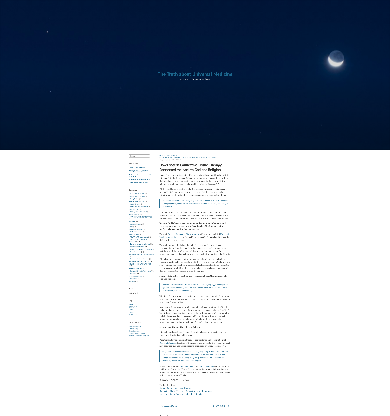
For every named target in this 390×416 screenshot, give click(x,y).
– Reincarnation (134, 234)
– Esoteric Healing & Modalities (139, 244)
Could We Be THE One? (221, 406)
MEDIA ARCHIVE (134, 214)
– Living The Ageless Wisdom (138, 207)
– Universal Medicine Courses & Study (141, 254)
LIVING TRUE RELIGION (136, 194)
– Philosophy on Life (135, 232)
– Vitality (132, 281)
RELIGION (132, 221)
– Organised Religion (135, 229)
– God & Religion (134, 204)
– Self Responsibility (135, 276)
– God (131, 227)
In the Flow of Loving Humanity (139, 179)
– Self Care (132, 274)
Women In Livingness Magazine (139, 336)
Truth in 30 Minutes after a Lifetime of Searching (141, 175)
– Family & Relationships (137, 201)
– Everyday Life (134, 199)
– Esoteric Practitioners (136, 247)
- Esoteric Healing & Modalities (171, 158)
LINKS (131, 310)
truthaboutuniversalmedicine (168, 155)
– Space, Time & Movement (138, 212)
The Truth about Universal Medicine (195, 74)
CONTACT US (133, 307)
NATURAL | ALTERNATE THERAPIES (140, 217)
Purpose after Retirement (137, 167)
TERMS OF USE (134, 315)
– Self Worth (133, 279)
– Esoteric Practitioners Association (140, 249)
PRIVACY (132, 312)
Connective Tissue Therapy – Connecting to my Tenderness (185, 391)
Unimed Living (133, 329)
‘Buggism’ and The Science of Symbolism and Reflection (139, 171)
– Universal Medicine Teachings (139, 261)
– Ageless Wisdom (135, 224)
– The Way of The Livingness (138, 237)
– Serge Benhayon (135, 252)
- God (183, 158)
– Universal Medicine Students (139, 259)
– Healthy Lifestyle (135, 268)
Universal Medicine (135, 326)
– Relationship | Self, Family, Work (140, 271)
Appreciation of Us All (169, 406)
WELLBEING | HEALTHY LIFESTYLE (140, 264)
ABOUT (131, 304)
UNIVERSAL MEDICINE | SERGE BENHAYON (138, 240)
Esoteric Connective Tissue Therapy (175, 388)
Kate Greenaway (207, 366)
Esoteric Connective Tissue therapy (183, 234)
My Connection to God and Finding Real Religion (181, 394)
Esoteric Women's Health (137, 333)
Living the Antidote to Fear (138, 183)
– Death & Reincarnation (137, 196)
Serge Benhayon (134, 331)
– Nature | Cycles (134, 209)
